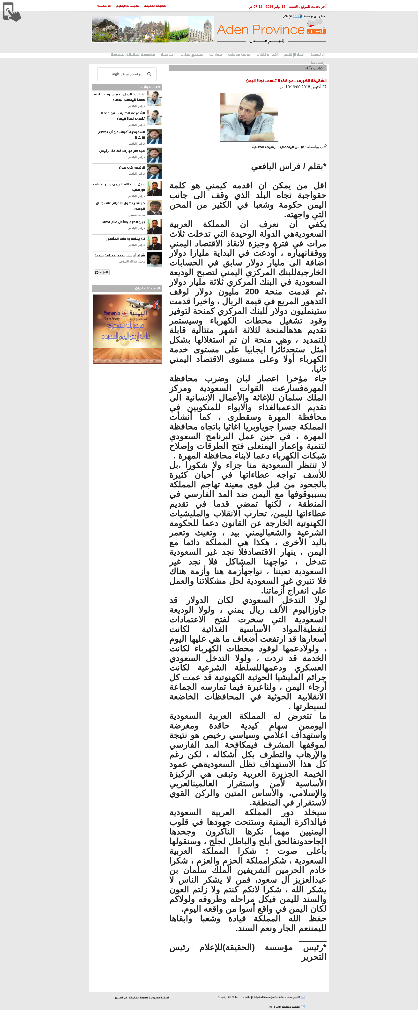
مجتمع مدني (191, 54)
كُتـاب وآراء (150, 87)
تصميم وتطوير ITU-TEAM (284, 1006)
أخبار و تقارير (267, 54)
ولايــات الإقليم (127, 5)
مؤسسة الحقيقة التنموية (133, 54)
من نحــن (104, 5)
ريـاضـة (168, 54)
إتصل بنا (318, 62)
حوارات (215, 54)
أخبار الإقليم (294, 54)
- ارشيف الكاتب (278, 147)
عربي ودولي (239, 54)
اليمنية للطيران (147, 288)
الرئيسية (317, 54)
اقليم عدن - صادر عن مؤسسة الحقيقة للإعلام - (271, 997)
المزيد (103, 272)
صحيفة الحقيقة (155, 5)
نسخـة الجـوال (159, 997)
